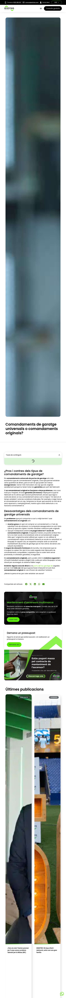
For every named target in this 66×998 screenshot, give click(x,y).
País (55, 2)
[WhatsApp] (61, 994)
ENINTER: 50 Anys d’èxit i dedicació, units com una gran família (46, 950)
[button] (40, 8)
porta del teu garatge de (43, 566)
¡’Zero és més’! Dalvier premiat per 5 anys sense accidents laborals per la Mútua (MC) (18, 950)
